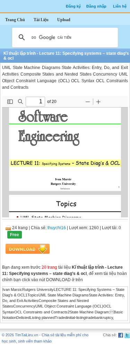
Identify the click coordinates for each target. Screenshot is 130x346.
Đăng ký (73, 6)
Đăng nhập (96, 6)
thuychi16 (56, 227)
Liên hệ (120, 6)
